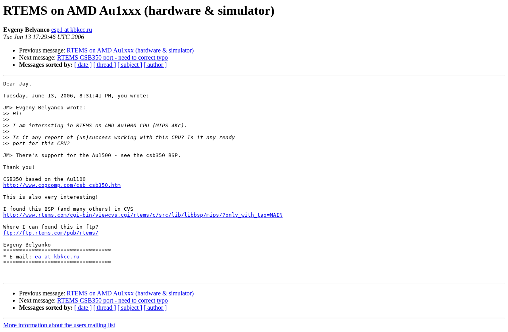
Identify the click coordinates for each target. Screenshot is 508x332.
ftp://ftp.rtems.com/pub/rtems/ (50, 233)
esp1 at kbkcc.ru (71, 29)
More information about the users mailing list (59, 325)
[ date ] (83, 64)
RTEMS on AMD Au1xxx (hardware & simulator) (130, 50)
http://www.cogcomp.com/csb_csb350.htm (62, 185)
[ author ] (155, 64)
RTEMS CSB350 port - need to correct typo (112, 57)
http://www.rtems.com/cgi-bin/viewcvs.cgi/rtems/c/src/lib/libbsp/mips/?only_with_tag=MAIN (143, 215)
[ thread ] (104, 64)
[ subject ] (129, 64)
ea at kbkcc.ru (57, 257)
